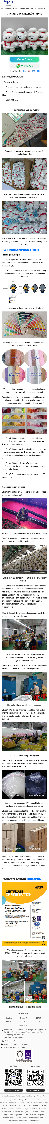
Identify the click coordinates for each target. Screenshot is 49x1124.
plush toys (15, 950)
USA (24, 1106)
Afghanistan (8, 1115)
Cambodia (18, 1109)
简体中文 (23, 1021)
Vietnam (29, 1103)
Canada (35, 1106)
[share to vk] (38, 71)
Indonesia (12, 1103)
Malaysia (3, 1103)
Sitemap (32, 1096)
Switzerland (13, 1121)
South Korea (34, 1118)
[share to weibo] (29, 71)
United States (34, 1121)
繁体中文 (38, 1021)
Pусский (23, 1018)
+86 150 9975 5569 (15, 1037)
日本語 (38, 1018)
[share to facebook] (24, 71)
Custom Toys (10, 82)
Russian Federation (38, 1112)
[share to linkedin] (33, 71)
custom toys (7, 77)
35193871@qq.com (17, 1047)
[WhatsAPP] (24, 66)
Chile (19, 1106)
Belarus (33, 1115)
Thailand (21, 1103)
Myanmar (42, 1109)
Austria (26, 1115)
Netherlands (7, 1112)
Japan (25, 1118)
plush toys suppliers (14, 878)
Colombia (12, 1106)
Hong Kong (18, 1100)
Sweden (43, 1118)
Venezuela (23, 1121)
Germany (5, 1118)
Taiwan (34, 1100)
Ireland (12, 1118)
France (10, 1109)
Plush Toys (30, 8)
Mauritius (33, 1109)
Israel (19, 1118)
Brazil (45, 1103)
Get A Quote (24, 59)
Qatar (27, 1112)
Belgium (41, 1115)
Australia (42, 1106)
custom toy (19, 110)
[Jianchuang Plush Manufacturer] (8, 5)
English (9, 1018)
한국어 (8, 1021)
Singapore (42, 1100)
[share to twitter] (20, 71)
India (4, 1109)
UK (29, 1106)
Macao (27, 1100)
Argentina (18, 1115)
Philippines (38, 1103)
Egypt (26, 1109)
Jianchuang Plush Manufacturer (13, 8)
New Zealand (18, 1112)
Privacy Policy (42, 1096)
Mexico (4, 1106)
